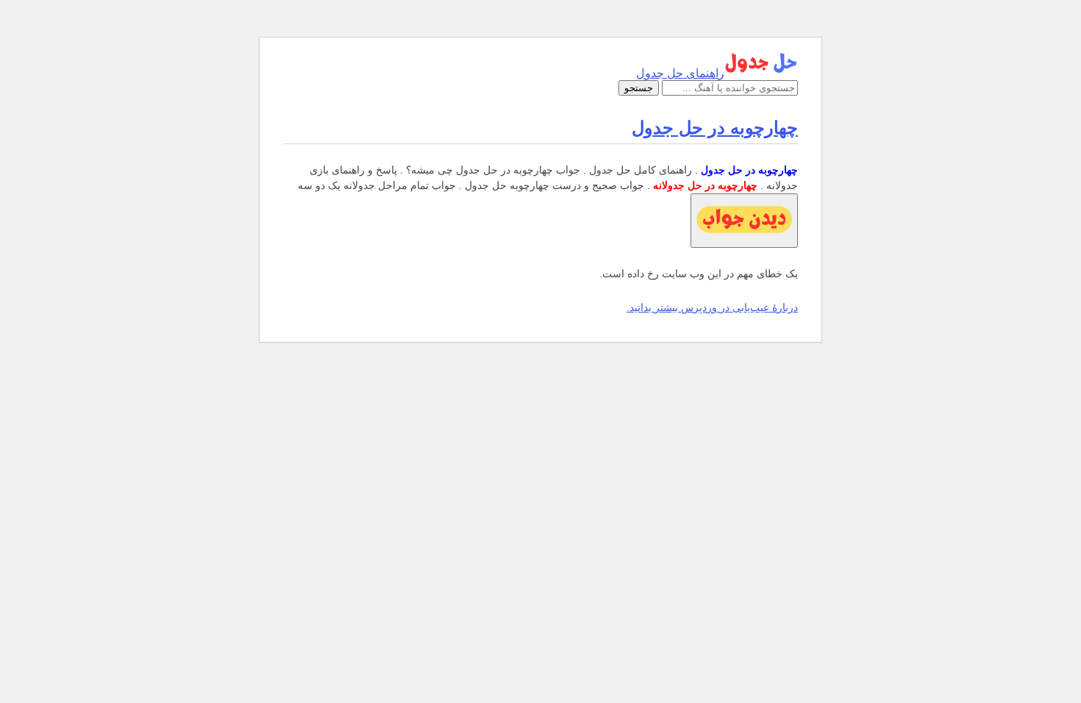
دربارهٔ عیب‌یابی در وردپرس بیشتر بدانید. (712, 307)
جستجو (638, 87)
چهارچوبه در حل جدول (715, 128)
